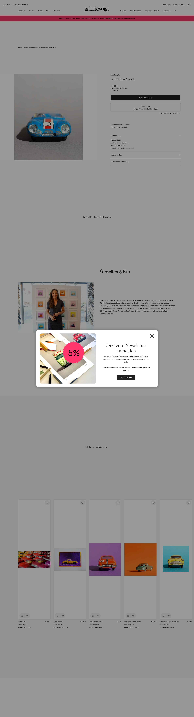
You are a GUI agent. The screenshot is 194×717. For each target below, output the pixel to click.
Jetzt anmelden (126, 377)
